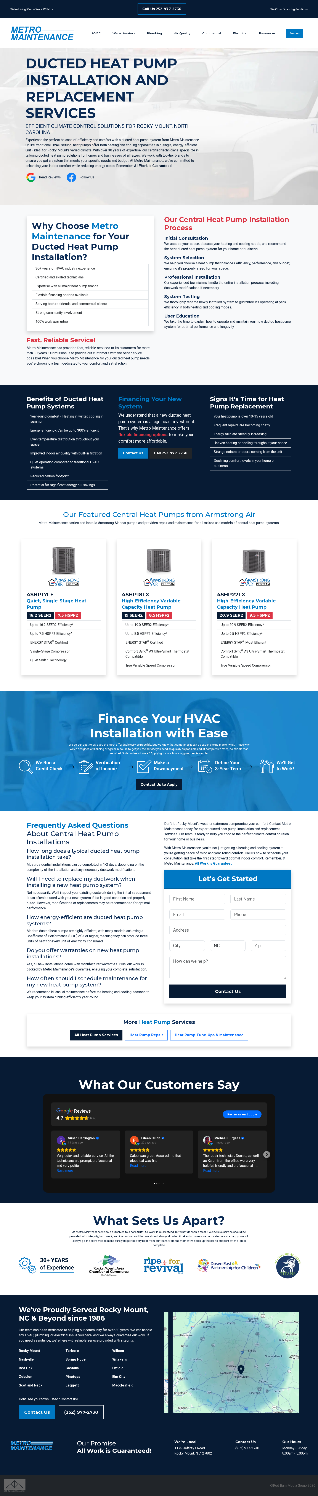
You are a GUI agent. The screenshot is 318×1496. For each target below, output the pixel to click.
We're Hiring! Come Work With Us (31, 9)
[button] (51, 1154)
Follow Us (87, 177)
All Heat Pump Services (96, 1035)
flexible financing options (143, 434)
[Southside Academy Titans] (287, 1265)
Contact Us (133, 453)
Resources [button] (267, 33)
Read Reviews (50, 177)
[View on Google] (61, 1140)
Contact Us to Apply (159, 785)
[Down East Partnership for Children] (228, 1265)
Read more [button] (65, 1171)
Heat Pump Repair (146, 1035)
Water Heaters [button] (123, 33)
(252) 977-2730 (81, 1412)
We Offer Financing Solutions (289, 9)
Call (170, 453)
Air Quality (182, 33)
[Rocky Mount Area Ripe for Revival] (163, 1265)
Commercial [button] (211, 33)
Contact (294, 33)
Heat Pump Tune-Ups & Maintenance (209, 1035)
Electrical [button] (240, 33)
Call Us (161, 9)
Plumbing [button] (154, 33)
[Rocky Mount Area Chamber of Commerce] (108, 1265)
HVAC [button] (96, 33)
